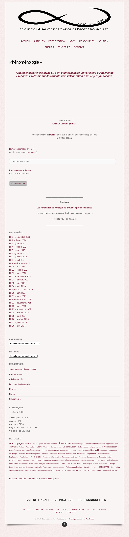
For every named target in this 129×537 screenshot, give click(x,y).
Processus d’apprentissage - (54, 467)
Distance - (104, 450)
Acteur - (34, 443)
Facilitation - (24, 457)
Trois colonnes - (89, 470)
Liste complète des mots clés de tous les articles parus (34, 479)
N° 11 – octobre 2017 (19, 270)
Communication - (111, 447)
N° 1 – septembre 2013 (19, 237)
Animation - (65, 443)
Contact (79, 47)
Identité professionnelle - (70, 460)
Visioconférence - (110, 470)
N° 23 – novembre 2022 (20, 309)
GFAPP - (39, 460)
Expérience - (92, 453)
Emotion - (45, 453)
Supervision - (67, 470)
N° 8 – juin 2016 (16, 260)
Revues (12, 389)
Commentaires (18, 183)
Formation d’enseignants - (89, 457)
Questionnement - (90, 467)
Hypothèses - (55, 460)
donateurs (31, 152)
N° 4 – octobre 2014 (18, 247)
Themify (72, 519)
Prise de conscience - (17, 467)
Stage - (58, 470)
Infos (72, 41)
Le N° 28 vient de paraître (64, 124)
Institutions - (104, 460)
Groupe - (46, 460)
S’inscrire (64, 47)
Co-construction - (70, 447)
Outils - (63, 464)
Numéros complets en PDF (21, 149)
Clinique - (47, 447)
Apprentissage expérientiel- (95, 443)
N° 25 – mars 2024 (17, 316)
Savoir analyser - (31, 470)
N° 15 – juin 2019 (17, 283)
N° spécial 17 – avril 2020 (21, 289)
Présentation (56, 41)
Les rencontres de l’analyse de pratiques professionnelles (64, 208)
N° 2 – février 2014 (17, 240)
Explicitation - (14, 457)
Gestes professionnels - (26, 460)
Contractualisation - (49, 450)
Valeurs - (98, 470)
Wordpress (90, 519)
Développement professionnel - (69, 450)
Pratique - (89, 464)
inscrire (53, 135)
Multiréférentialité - (53, 464)
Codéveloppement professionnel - (91, 447)
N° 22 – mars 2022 (17, 306)
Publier (49, 47)
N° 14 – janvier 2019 (18, 280)
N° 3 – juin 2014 (16, 244)
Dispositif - (95, 450)
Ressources (87, 41)
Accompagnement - (20, 443)
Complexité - (27, 450)
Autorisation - (31, 447)
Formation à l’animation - (52, 457)
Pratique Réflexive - (101, 464)
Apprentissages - (112, 443)
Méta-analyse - (40, 464)
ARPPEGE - (14, 447)
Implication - (85, 460)
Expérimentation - (105, 453)
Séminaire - (42, 470)
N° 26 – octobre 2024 (19, 319)
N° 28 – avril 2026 (17, 326)
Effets (28, 453)
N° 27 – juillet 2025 (18, 322)
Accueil (25, 41)
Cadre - (40, 447)
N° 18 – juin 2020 (17, 293)
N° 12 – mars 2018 (17, 273)
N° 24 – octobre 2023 (19, 313)
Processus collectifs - (34, 467)
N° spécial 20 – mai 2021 (20, 299)
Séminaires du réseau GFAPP (22, 369)
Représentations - (17, 470)
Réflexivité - (104, 466)
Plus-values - (72, 464)
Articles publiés (16, 379)
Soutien (103, 41)
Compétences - (15, 450)
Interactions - (23, 464)
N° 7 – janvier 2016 (18, 257)
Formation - (36, 456)
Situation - (51, 470)
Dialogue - (86, 450)
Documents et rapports (19, 384)
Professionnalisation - (74, 467)
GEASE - (12, 460)
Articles (39, 41)
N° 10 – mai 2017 (17, 266)
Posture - (81, 464)
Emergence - (36, 453)
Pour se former (16, 374)
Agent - (41, 443)
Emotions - (54, 453)
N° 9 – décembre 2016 (19, 263)
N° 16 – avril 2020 (17, 286)
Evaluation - (82, 453)
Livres (12, 394)
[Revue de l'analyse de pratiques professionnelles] (64, 29)
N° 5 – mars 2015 (17, 250)
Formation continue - (70, 457)
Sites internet (15, 399)
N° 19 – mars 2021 (17, 296)
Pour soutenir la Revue (20, 170)
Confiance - (36, 450)
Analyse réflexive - (51, 443)
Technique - (77, 470)
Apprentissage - (78, 443)
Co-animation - (56, 447)
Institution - (94, 460)
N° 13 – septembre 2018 (20, 276)
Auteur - (22, 447)
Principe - (112, 464)
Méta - (31, 464)
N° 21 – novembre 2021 (20, 303)
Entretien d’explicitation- (67, 453)
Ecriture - (22, 453)
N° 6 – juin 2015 (16, 253)
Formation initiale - (106, 457)
